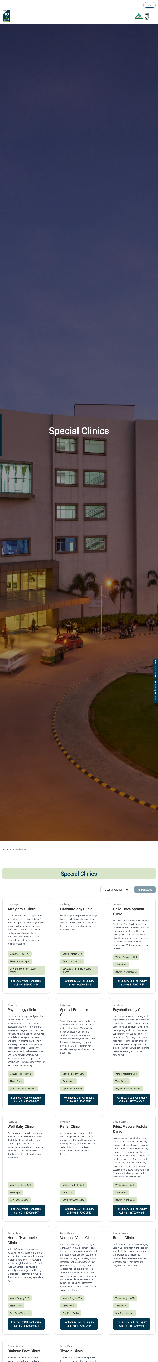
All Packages (145, 889)
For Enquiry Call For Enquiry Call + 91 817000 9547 (26, 1099)
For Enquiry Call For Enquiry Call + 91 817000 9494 (132, 1210)
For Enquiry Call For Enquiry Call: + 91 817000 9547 (132, 982)
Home (6, 849)
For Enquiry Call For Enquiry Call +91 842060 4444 (26, 982)
